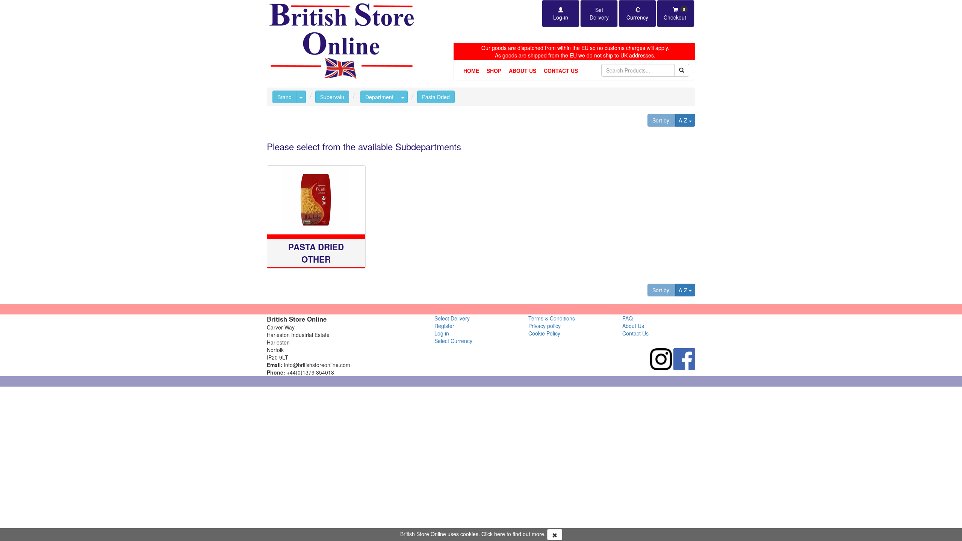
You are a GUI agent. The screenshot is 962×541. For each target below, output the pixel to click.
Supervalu (332, 97)
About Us (522, 70)
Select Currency (453, 341)
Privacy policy (544, 325)
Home (471, 70)
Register (444, 325)
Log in (441, 333)
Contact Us (561, 70)
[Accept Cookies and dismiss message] (554, 534)
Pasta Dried (436, 97)
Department (379, 97)
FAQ (627, 318)
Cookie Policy (544, 333)
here (499, 534)
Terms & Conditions (551, 318)
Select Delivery (452, 318)
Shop (494, 70)
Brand (284, 97)
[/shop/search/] (681, 70)
